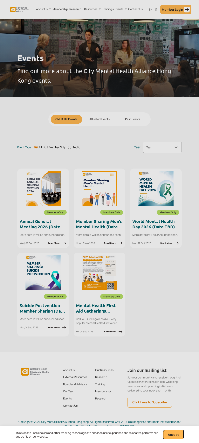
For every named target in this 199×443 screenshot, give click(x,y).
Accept (173, 435)
